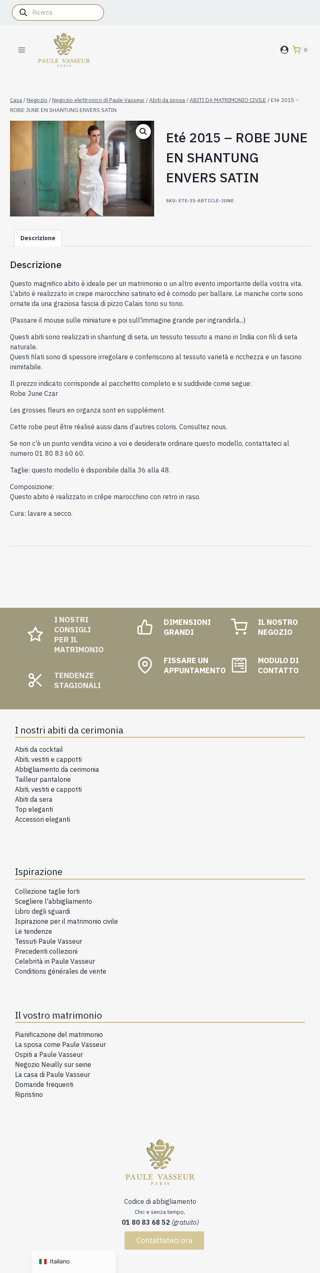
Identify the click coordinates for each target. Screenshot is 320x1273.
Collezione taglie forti (47, 891)
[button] (143, 131)
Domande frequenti (44, 1084)
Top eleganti (34, 809)
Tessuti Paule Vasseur (48, 941)
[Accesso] (284, 50)
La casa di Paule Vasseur (52, 1074)
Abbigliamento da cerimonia (57, 769)
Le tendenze (33, 931)
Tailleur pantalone (43, 779)
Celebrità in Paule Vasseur (55, 961)
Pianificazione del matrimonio (59, 1034)
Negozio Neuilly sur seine (53, 1064)
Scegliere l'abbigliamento (53, 901)
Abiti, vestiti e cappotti (48, 759)
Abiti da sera (33, 799)
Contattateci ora (164, 1240)
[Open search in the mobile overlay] (58, 12)
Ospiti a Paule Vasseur (49, 1054)
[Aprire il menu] (22, 49)
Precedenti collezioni (46, 951)
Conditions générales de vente (60, 971)
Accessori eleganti (42, 819)
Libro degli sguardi (42, 911)
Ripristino (29, 1094)
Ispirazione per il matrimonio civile (66, 921)
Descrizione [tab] (37, 238)
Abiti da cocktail (39, 749)
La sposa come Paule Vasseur (60, 1044)
